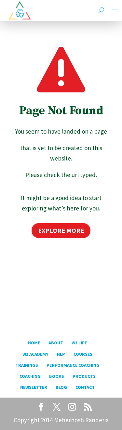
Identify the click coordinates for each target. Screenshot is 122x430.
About (55, 343)
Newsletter (33, 387)
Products (84, 376)
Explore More (61, 230)
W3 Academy (35, 354)
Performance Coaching (73, 365)
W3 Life (79, 343)
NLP (61, 354)
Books (56, 376)
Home (34, 343)
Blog (61, 387)
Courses (83, 354)
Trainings (26, 365)
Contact (85, 387)
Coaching (30, 376)
